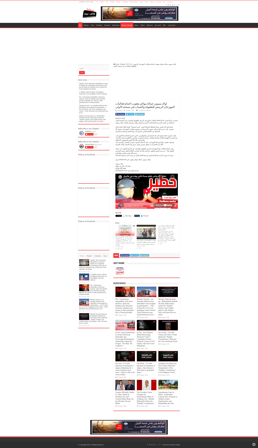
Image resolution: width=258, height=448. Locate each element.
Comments (97, 256)
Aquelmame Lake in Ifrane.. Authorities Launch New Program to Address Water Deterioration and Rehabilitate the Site (167, 397)
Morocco (152, 2)
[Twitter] (168, 5)
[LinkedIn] (170, 5)
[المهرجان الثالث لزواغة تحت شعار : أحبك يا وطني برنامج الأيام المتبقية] (168, 235)
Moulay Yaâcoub (134, 2)
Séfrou (146, 2)
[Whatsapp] (179, 5)
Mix (164, 2)
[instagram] (174, 5)
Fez (97, 2)
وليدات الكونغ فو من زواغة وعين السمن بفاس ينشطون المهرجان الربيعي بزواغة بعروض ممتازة (146, 242)
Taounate (118, 2)
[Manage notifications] (253, 444)
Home (117, 64)
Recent (82, 256)
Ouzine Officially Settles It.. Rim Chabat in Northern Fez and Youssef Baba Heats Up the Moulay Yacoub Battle (124, 397)
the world (158, 2)
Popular (89, 256)
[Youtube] (172, 5)
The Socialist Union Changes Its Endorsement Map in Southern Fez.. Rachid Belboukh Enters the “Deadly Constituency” (146, 397)
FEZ (127, 64)
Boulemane (125, 2)
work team (169, 2)
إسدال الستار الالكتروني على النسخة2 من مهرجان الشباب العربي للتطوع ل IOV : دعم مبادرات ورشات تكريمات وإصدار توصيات (125, 241)
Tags (105, 256)
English (122, 64)
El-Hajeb (112, 2)
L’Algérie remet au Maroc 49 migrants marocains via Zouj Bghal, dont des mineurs (93, 93)
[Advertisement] (129, 45)
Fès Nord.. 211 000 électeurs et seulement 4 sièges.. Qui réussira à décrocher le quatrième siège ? (146, 367)
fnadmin (119, 110)
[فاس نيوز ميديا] (90, 12)
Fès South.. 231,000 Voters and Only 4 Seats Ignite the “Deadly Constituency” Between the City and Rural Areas (167, 336)
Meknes (102, 2)
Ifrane (141, 2)
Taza (107, 2)
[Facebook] (166, 5)
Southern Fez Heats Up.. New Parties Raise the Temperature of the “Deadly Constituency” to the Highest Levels (167, 367)
